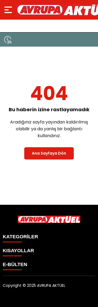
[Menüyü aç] (9, 9)
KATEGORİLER (20, 236)
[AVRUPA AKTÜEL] (49, 219)
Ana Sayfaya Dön (49, 153)
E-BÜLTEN (15, 264)
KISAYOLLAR (18, 250)
